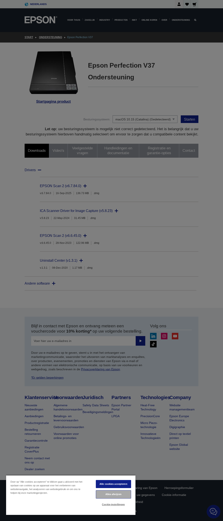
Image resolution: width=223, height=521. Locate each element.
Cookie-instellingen (113, 504)
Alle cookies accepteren (113, 484)
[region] (70, 495)
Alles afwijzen (113, 494)
